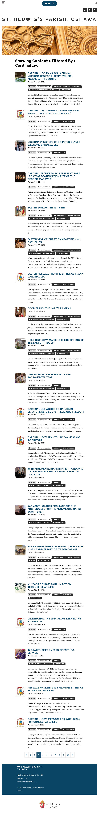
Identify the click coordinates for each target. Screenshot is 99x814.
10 (68, 755)
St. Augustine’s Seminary (40, 485)
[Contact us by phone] (96, 3)
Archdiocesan (44, 87)
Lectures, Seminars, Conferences (67, 87)
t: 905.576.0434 (22, 778)
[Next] (73, 755)
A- (90, 10)
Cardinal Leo (65, 90)
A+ (85, 10)
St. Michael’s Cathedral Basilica (42, 218)
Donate (49, 3)
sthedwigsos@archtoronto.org (26, 781)
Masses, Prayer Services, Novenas (42, 90)
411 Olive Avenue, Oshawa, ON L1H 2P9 (30, 775)
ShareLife (67, 595)
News (32, 87)
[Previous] (26, 755)
